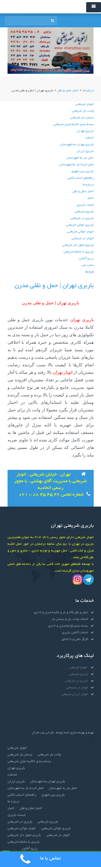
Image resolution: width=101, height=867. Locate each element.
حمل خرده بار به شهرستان (76, 164)
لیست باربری (85, 205)
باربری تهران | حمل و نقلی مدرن (54, 286)
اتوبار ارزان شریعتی (74, 694)
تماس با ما (50, 858)
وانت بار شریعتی (83, 111)
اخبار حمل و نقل (83, 191)
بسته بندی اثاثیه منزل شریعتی (74, 124)
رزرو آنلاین (86, 258)
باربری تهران (85, 131)
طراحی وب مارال (42, 732)
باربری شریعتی (84, 211)
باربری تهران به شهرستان (77, 144)
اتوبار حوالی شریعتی (80, 231)
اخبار (90, 198)
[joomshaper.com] (92, 741)
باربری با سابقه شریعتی (79, 252)
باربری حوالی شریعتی (80, 225)
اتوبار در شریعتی (83, 238)
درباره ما (88, 184)
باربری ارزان (85, 151)
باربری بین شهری (82, 171)
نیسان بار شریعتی (82, 117)
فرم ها (89, 272)
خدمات (89, 138)
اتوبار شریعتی (85, 104)
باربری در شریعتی (82, 218)
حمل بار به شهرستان (80, 158)
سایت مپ (87, 265)
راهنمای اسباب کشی (81, 178)
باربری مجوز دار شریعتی (78, 245)
